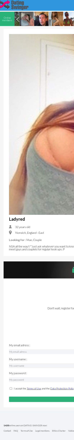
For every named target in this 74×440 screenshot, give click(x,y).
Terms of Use (34, 388)
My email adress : (19, 345)
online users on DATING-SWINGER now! (25, 425)
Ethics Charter (59, 431)
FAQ (16, 431)
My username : (18, 359)
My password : (18, 373)
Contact (7, 431)
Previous (17, 19)
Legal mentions (42, 431)
